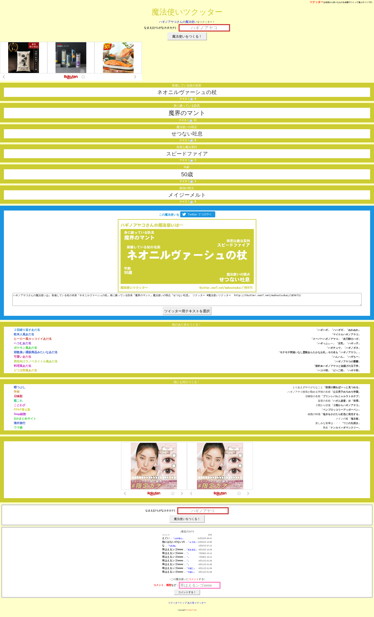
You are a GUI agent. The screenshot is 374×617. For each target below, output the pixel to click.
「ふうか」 (192, 542)
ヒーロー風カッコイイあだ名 (33, 338)
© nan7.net (191, 610)
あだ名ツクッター (196, 602)
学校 (17, 391)
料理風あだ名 (22, 365)
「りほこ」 (191, 568)
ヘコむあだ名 (22, 343)
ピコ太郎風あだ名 (25, 370)
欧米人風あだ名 (24, 334)
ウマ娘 (18, 427)
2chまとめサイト (25, 418)
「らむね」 (172, 546)
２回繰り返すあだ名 (27, 329)
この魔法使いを (168, 214)
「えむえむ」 (192, 550)
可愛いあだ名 (22, 356)
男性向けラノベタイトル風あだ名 (36, 361)
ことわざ (20, 405)
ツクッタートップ (177, 602)
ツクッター (316, 2)
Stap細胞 (20, 414)
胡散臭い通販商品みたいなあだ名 (36, 352)
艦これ (18, 400)
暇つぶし (20, 387)
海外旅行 (20, 423)
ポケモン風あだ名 (25, 347)
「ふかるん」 (178, 538)
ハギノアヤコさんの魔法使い (178, 21)
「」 (188, 553)
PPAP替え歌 (22, 409)
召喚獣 (18, 396)
